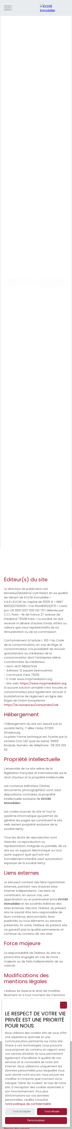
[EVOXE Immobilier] (54, 8)
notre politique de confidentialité (28, 1104)
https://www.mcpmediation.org (43, 683)
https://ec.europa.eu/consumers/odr (31, 705)
